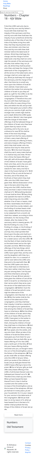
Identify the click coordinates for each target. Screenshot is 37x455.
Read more (18, 415)
